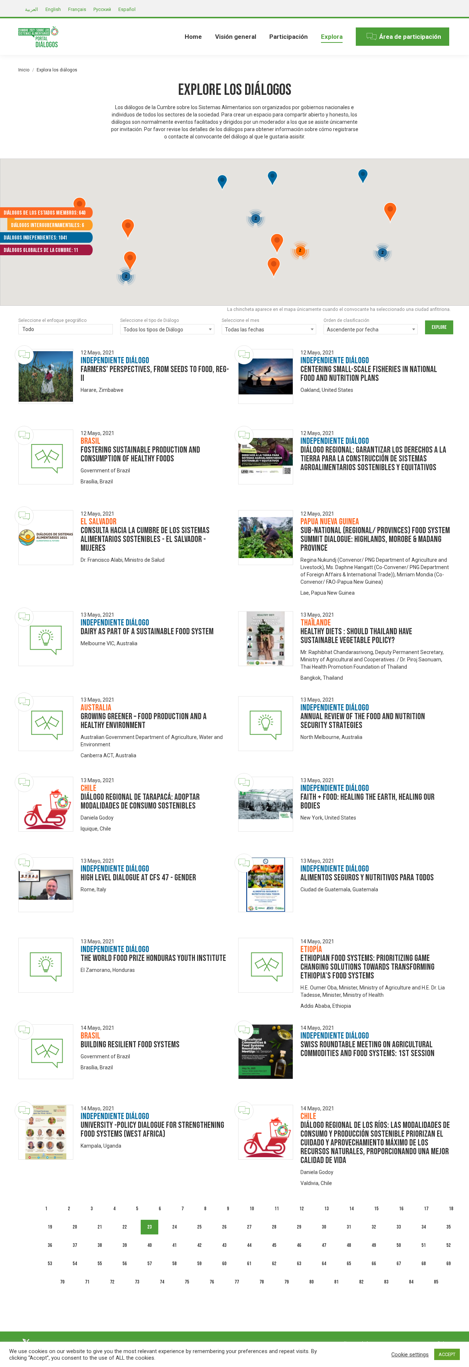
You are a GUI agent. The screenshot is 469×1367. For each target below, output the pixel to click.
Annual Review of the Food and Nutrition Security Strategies (362, 721)
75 (187, 1282)
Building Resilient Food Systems (130, 1044)
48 (349, 1245)
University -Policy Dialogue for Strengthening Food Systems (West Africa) (152, 1129)
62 (274, 1263)
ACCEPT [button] (447, 1354)
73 (137, 1282)
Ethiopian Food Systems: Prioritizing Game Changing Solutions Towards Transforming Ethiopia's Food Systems (367, 967)
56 (124, 1263)
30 (324, 1227)
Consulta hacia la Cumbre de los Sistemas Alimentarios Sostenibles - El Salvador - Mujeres (145, 539)
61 (249, 1263)
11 (276, 1209)
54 (75, 1263)
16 (401, 1209)
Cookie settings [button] (410, 1354)
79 (286, 1282)
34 (423, 1227)
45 (274, 1245)
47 (324, 1245)
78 (261, 1282)
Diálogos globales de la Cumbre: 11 (41, 250)
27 (249, 1227)
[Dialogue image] (45, 376)
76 (212, 1282)
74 (162, 1282)
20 (75, 1227)
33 (398, 1227)
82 (361, 1282)
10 (252, 1209)
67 (398, 1263)
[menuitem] (193, 36)
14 (351, 1209)
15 (376, 1209)
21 (99, 1227)
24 (174, 1227)
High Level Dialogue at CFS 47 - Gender (138, 877)
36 (50, 1245)
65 (349, 1263)
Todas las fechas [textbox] (244, 330)
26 (224, 1227)
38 (99, 1245)
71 (87, 1282)
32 (374, 1227)
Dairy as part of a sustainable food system (147, 631)
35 (448, 1227)
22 (124, 1227)
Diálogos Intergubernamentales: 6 (47, 225)
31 (349, 1227)
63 (299, 1263)
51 (423, 1245)
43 (224, 1245)
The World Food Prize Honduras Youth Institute (153, 958)
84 (411, 1282)
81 (336, 1282)
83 (386, 1282)
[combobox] (65, 330)
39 (124, 1245)
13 (326, 1209)
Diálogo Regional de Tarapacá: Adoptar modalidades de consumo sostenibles (140, 801)
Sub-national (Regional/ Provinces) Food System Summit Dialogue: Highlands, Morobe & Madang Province (375, 539)
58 (174, 1263)
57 (149, 1263)
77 (236, 1282)
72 (112, 1282)
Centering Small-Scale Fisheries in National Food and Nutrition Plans (368, 373)
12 (301, 1209)
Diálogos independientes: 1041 (35, 237)
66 (374, 1263)
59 (199, 1263)
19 (50, 1227)
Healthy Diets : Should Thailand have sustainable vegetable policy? (356, 636)
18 (451, 1209)
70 (62, 1282)
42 (199, 1245)
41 (174, 1245)
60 (224, 1263)
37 (75, 1245)
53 (50, 1263)
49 (374, 1245)
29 (299, 1227)
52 (448, 1245)
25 (199, 1227)
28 (274, 1227)
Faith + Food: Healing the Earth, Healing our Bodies (367, 801)
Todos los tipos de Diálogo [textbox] (153, 330)
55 (99, 1263)
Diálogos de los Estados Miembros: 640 (44, 212)
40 (149, 1245)
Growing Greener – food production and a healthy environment (144, 721)
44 (249, 1245)
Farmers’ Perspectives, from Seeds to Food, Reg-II (155, 373)
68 (423, 1263)
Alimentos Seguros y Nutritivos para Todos (367, 877)
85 (436, 1282)
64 (324, 1263)
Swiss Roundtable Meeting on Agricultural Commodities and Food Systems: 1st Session (367, 1049)
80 (311, 1282)
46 (299, 1245)
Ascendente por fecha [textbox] (352, 330)
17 (426, 1209)
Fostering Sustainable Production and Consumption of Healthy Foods (140, 454)
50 (398, 1245)
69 (448, 1263)
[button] (222, 183)
